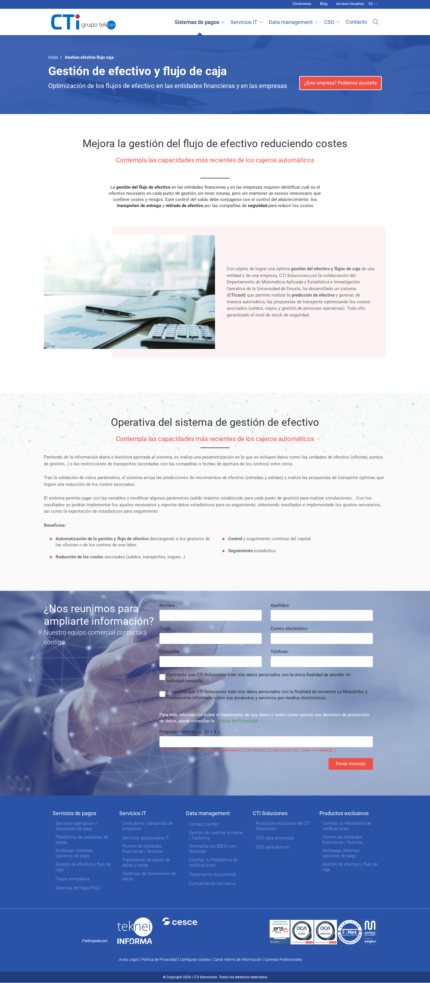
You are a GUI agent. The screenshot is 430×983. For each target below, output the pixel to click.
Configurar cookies (195, 959)
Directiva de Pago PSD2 (78, 888)
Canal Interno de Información (237, 959)
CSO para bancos (272, 847)
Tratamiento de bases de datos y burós (146, 862)
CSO (329, 22)
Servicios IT (244, 22)
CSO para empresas (275, 838)
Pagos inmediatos (73, 879)
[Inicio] (83, 22)
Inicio (53, 57)
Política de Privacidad (237, 721)
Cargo (165, 628)
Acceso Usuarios (350, 4)
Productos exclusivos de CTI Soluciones (283, 826)
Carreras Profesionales (283, 959)
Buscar (376, 22)
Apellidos (280, 605)
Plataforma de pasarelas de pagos (82, 839)
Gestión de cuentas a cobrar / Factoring (216, 835)
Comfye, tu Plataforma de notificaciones (213, 862)
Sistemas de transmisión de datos (149, 876)
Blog (323, 4)
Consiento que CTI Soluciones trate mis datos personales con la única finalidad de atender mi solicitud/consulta (258, 678)
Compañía (169, 651)
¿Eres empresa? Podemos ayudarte (340, 83)
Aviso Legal (128, 959)
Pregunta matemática (180, 731)
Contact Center (203, 824)
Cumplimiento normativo (212, 883)
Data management (291, 22)
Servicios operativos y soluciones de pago (76, 826)
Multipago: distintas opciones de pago (74, 853)
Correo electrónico (289, 628)
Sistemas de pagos (197, 22)
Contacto (356, 22)
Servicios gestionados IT (145, 838)
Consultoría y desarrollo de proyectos (147, 826)
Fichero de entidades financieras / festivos (142, 848)
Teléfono (279, 651)
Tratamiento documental (212, 874)
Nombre (167, 605)
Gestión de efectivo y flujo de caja (83, 867)
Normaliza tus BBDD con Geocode (212, 848)
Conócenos (302, 4)
